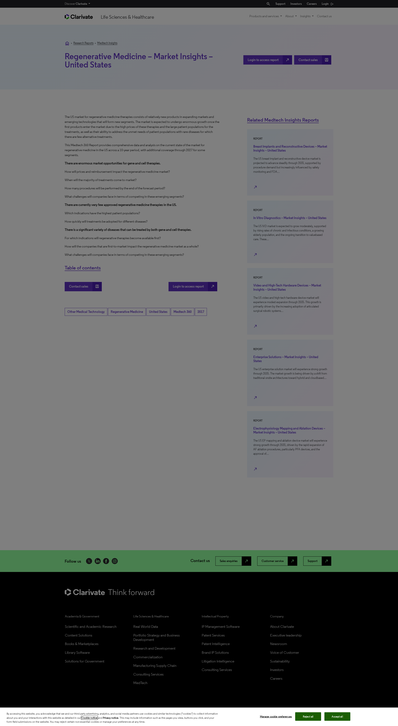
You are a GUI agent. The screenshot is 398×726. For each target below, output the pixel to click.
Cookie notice (89, 717)
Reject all (308, 716)
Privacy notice (110, 717)
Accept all (337, 716)
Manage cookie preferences (276, 716)
